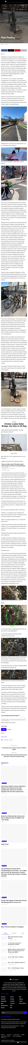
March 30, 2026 (4, 41)
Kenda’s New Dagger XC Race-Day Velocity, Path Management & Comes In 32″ (14, 901)
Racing (21, 999)
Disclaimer (9, 1034)
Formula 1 (12, 1003)
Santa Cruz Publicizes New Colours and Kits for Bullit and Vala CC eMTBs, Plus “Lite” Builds (12, 818)
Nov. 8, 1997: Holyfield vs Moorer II (16, 962)
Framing (6, 739)
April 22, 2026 (4, 928)
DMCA (23, 1034)
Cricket (12, 997)
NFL (11, 1007)
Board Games (4, 1005)
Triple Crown (5, 844)
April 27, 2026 (4, 793)
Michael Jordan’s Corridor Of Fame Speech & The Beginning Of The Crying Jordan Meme (16, 950)
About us (3, 1034)
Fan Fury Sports (11, 1040)
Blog (2, 1003)
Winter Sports (22, 1003)
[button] (22, 1043)
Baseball (3, 999)
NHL (20, 997)
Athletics (3, 997)
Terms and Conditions (16, 1036)
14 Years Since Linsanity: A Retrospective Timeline (14, 943)
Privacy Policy (16, 1034)
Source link (4, 737)
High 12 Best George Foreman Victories (15, 937)
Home (2, 44)
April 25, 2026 (4, 846)
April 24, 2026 (4, 878)
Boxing (3, 1007)
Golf (11, 1005)
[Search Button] (25, 1012)
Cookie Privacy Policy (5, 1036)
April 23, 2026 (4, 904)
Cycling (6, 44)
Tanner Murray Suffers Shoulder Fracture (10, 1019)
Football (12, 1001)
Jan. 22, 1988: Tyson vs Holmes (15, 957)
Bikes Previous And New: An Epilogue (12, 927)
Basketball (3, 1001)
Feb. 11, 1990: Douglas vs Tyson (16, 968)
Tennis (21, 1001)
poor (11, 739)
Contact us (3, 1037)
